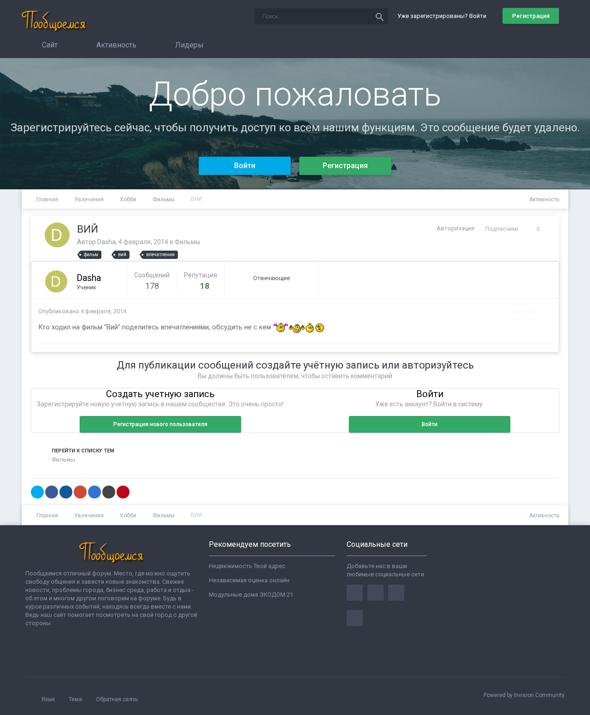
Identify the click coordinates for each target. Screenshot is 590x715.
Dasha (106, 242)
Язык (48, 699)
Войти (244, 165)
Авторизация (455, 228)
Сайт (49, 45)
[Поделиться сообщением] (542, 311)
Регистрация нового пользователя (160, 424)
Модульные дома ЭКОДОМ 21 (251, 594)
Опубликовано (82, 311)
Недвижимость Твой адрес (247, 566)
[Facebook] (355, 593)
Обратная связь (117, 699)
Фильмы (187, 242)
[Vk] (355, 618)
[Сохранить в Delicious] (94, 492)
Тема (76, 699)
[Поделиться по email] (108, 492)
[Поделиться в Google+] (80, 492)
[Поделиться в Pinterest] (123, 492)
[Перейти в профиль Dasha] (57, 235)
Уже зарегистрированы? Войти (443, 15)
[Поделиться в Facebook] (51, 492)
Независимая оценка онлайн (249, 580)
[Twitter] (375, 593)
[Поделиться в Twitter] (37, 492)
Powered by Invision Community (524, 695)
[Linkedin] (396, 593)
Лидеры (188, 45)
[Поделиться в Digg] (65, 492)
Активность (115, 45)
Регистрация (530, 15)
